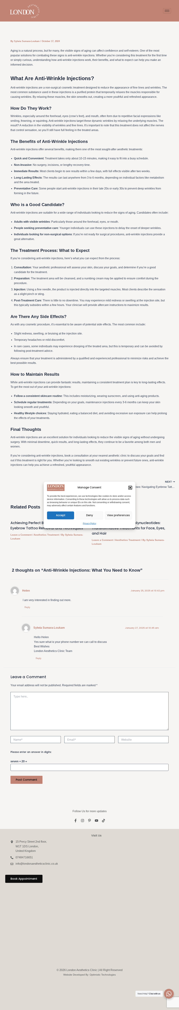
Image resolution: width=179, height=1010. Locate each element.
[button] (130, 487)
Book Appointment (23, 879)
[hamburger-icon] (167, 10)
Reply (27, 607)
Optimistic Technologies (103, 974)
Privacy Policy (89, 523)
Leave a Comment (21, 534)
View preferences (118, 515)
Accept (60, 515)
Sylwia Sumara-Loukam (49, 627)
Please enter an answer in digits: (31, 752)
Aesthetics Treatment (46, 534)
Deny (89, 515)
